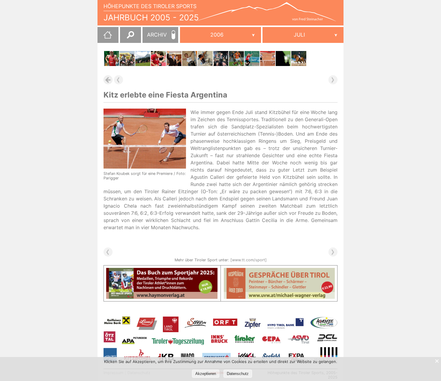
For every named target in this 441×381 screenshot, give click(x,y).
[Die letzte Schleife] (174, 58)
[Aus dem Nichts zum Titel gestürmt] (220, 58)
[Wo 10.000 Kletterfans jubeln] (189, 58)
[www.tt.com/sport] (248, 260)
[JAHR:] (220, 35)
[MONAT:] (303, 35)
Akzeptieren (205, 373)
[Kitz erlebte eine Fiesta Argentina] (267, 58)
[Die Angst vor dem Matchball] (158, 58)
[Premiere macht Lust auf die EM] (111, 58)
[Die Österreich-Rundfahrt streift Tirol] (142, 58)
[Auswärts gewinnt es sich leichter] (236, 58)
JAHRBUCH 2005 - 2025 (151, 17)
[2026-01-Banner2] (279, 271)
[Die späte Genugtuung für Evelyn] (298, 58)
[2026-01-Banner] (162, 271)
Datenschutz (238, 373)
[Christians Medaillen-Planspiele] (283, 58)
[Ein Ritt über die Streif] (127, 58)
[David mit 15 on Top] (205, 58)
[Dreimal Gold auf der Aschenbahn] (252, 58)
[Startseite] (105, 37)
